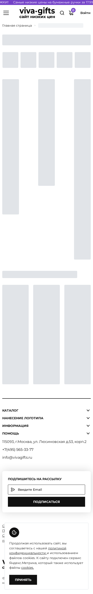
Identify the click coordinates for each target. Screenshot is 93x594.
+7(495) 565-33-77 (17, 449)
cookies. (27, 568)
